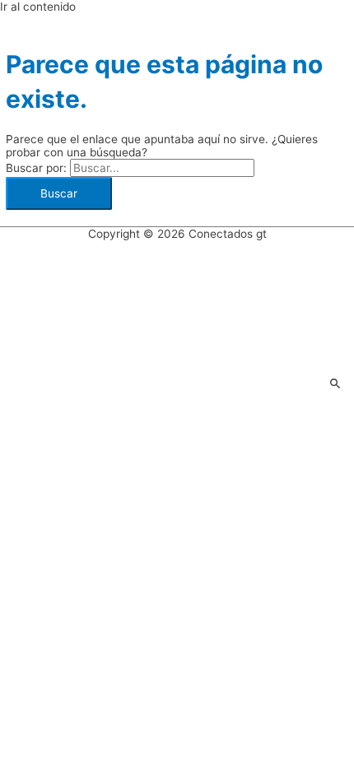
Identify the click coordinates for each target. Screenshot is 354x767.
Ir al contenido (38, 6)
